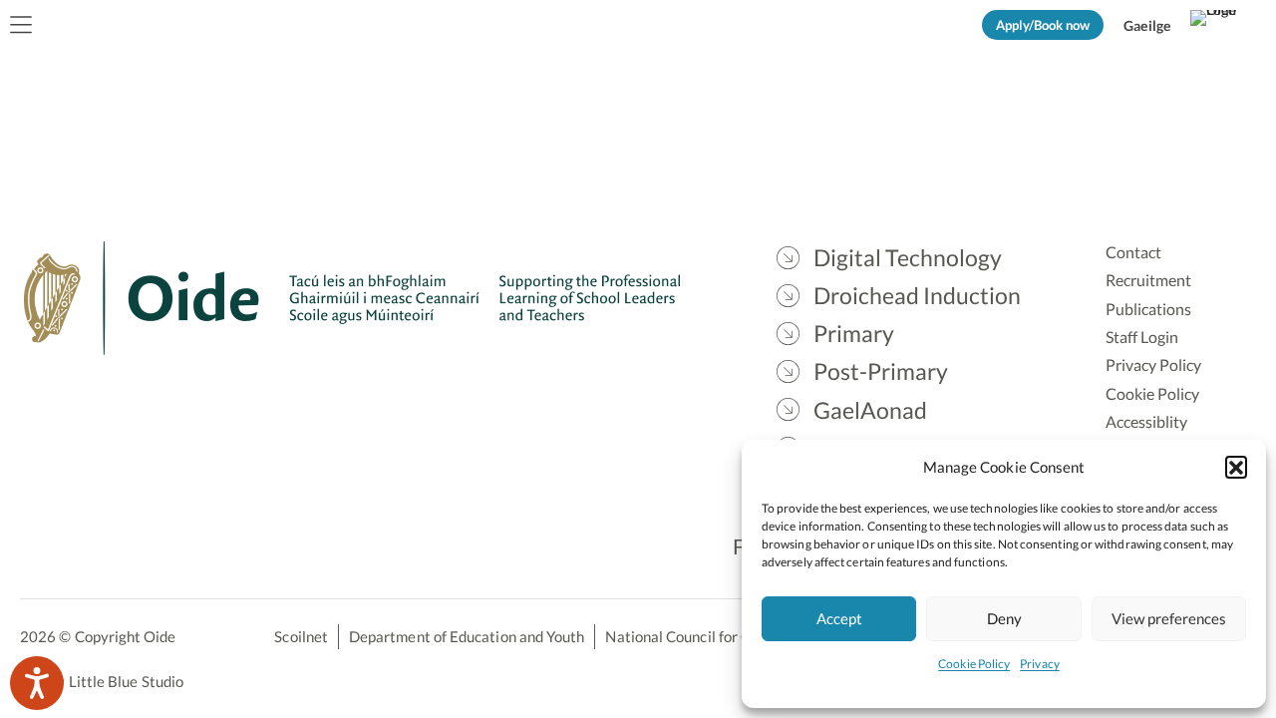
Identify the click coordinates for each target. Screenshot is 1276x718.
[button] (1236, 467)
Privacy (1040, 663)
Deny (1004, 618)
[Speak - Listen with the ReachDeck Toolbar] (37, 683)
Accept (839, 618)
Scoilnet (301, 636)
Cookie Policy (974, 663)
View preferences (1169, 618)
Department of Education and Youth (466, 636)
